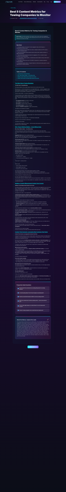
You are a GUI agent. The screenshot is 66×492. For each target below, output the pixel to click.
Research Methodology (27, 1)
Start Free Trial (57, 1)
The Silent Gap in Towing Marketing (24, 73)
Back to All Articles (33, 346)
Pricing (48, 1)
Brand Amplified (39, 1)
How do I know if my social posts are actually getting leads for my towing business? (32, 288)
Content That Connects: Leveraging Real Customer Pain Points (28, 78)
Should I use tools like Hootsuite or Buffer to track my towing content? (31, 296)
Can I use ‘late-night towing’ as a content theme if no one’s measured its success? (32, 306)
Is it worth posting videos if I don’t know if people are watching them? (31, 292)
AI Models (34, 1)
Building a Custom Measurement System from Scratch (27, 76)
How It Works (20, 1)
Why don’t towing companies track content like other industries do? (31, 310)
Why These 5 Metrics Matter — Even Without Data (26, 75)
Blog (44, 1)
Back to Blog (13, 7)
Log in (51, 1)
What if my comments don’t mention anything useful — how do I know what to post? (33, 301)
